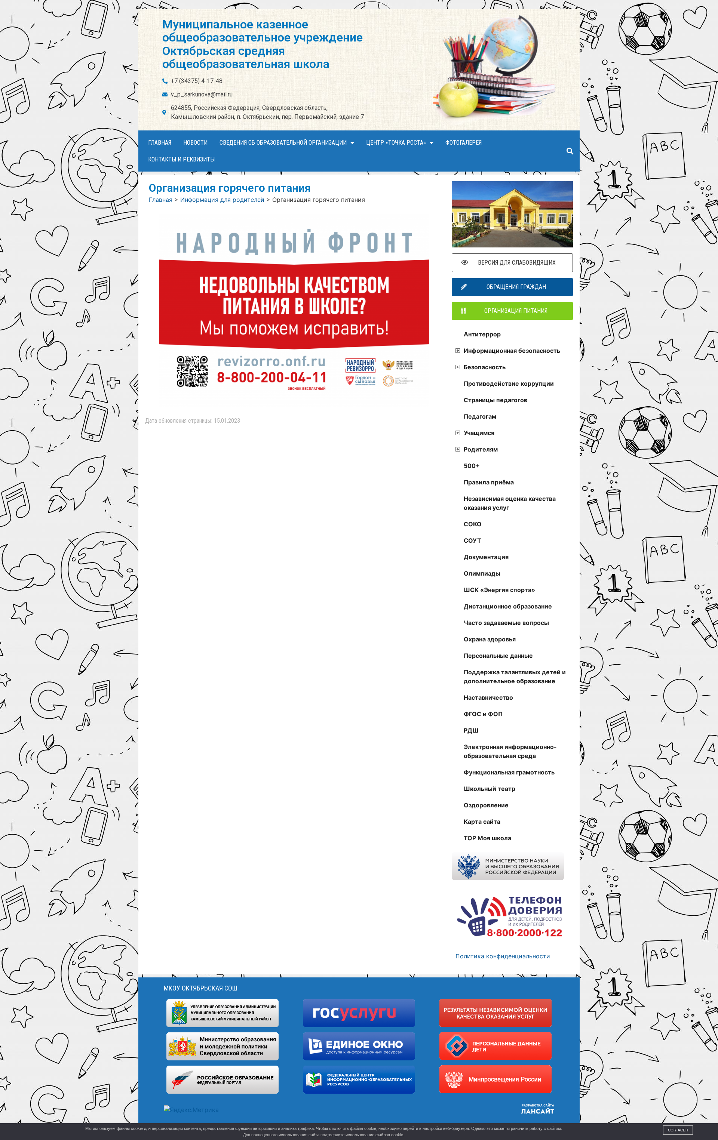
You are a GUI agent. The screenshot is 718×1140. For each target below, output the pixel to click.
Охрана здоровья (490, 639)
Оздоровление (486, 805)
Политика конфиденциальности (502, 956)
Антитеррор (482, 334)
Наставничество (488, 697)
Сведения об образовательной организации (283, 142)
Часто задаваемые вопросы (506, 622)
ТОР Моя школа (487, 838)
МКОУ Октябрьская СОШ (200, 988)
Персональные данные (498, 655)
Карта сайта (482, 821)
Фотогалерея (463, 142)
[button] (570, 151)
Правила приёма (489, 482)
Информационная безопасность (512, 350)
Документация (486, 557)
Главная (159, 142)
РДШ (471, 730)
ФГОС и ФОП (483, 714)
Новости (195, 142)
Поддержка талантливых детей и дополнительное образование (515, 676)
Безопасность (485, 367)
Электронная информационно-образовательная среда (510, 751)
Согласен (678, 1130)
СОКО (473, 524)
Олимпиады (482, 573)
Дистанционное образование (508, 606)
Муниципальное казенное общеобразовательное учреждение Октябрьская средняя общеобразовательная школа (262, 44)
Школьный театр (489, 788)
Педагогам (480, 416)
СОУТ (472, 540)
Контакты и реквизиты (181, 159)
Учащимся (479, 433)
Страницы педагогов (495, 400)
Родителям (481, 449)
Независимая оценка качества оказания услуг (510, 503)
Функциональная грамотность (509, 772)
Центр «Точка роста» (396, 142)
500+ (472, 465)
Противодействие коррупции (509, 383)
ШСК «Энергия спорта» (499, 590)
